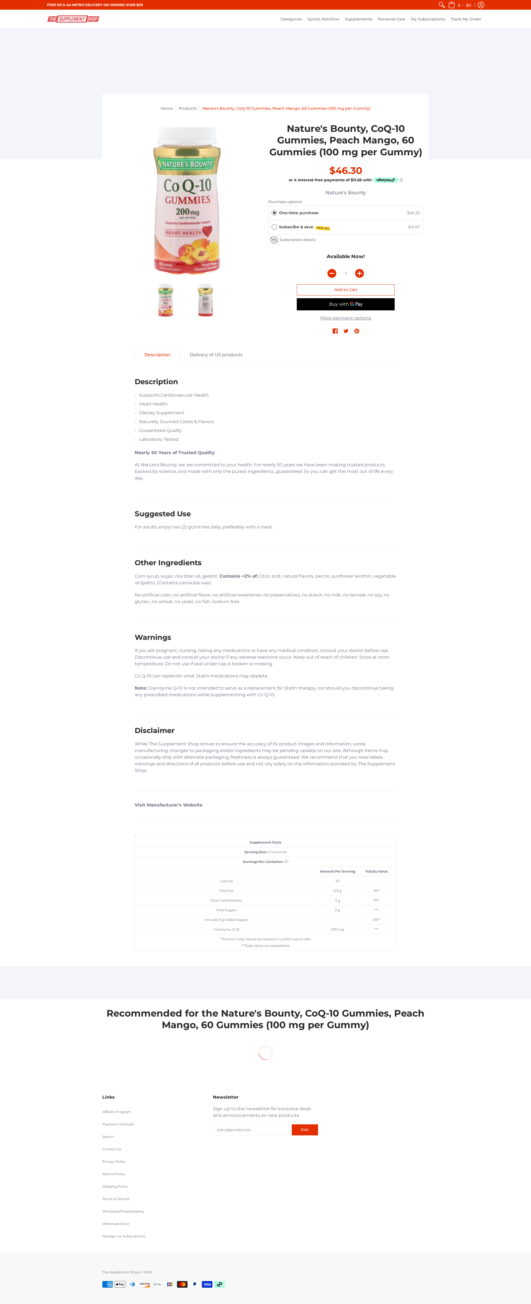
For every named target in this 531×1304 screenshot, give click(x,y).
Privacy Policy (114, 1161)
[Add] (359, 273)
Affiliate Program (116, 1112)
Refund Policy (114, 1174)
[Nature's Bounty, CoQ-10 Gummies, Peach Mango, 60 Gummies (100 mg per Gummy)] (185, 200)
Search (108, 1137)
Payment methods (118, 1124)
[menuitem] (442, 5)
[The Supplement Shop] (73, 19)
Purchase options (285, 201)
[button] (460, 5)
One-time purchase (299, 212)
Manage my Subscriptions (123, 1236)
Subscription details (298, 239)
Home (167, 108)
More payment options (345, 318)
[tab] (157, 355)
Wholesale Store (115, 1224)
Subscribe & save (304, 227)
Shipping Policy (115, 1186)
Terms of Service (115, 1199)
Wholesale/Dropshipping (123, 1211)
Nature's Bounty (346, 193)
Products (188, 108)
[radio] (274, 213)
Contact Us (111, 1149)
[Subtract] (331, 273)
